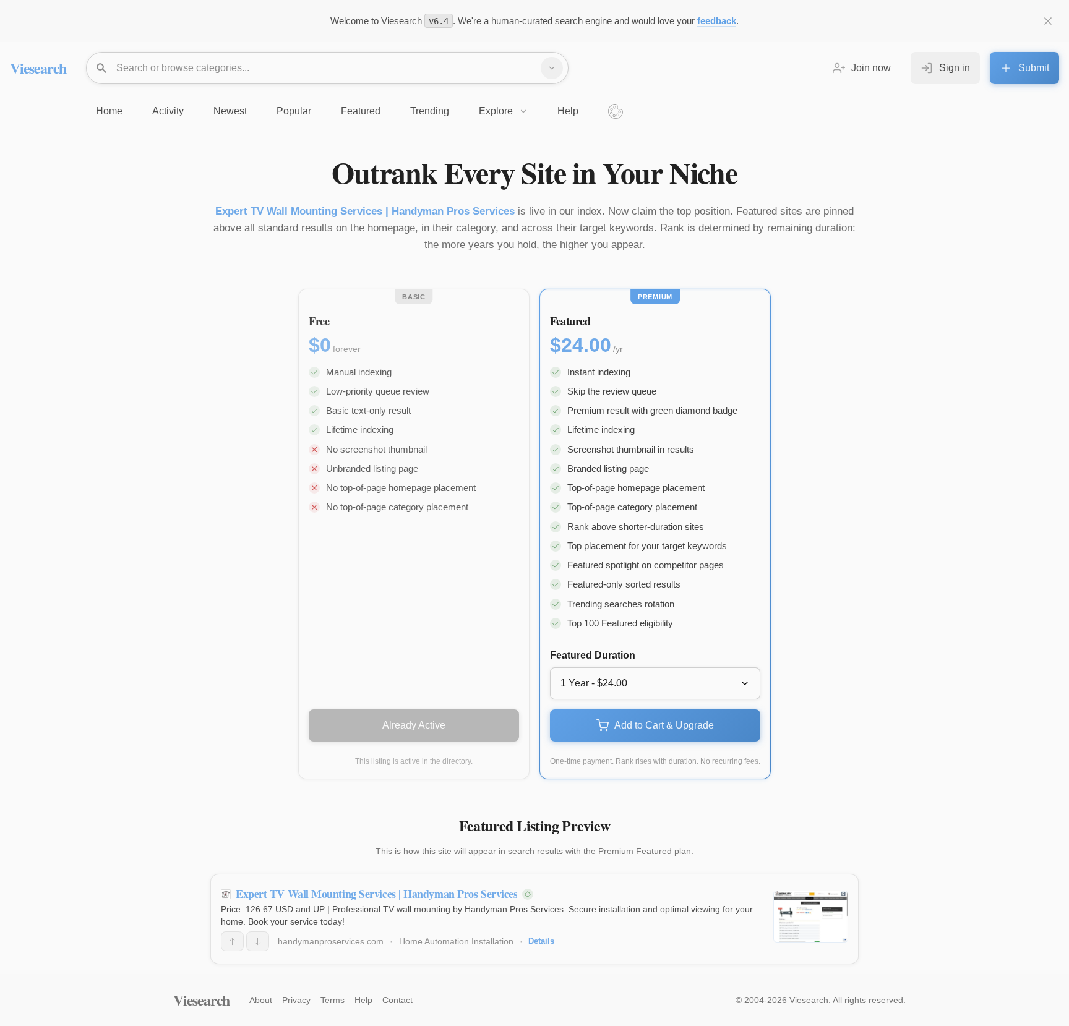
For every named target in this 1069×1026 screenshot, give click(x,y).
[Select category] (552, 68)
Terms (332, 1000)
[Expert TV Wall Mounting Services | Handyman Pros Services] (810, 917)
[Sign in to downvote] (257, 941)
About (260, 1000)
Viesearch (38, 68)
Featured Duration (592, 655)
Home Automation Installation (456, 941)
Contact (397, 1000)
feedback (716, 20)
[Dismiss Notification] (1048, 21)
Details (541, 941)
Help (363, 1000)
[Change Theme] (615, 111)
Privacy (296, 1000)
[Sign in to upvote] (232, 941)
